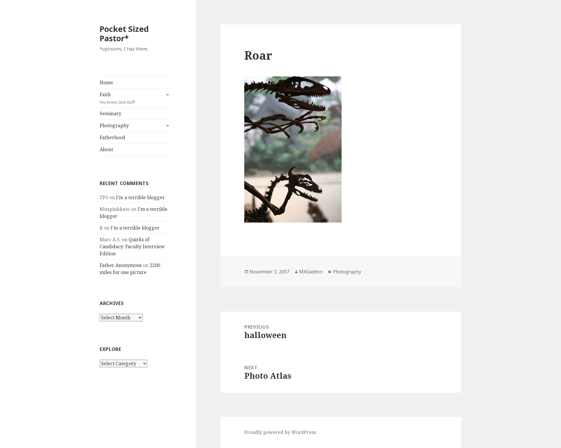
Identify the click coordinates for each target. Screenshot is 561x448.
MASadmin (311, 271)
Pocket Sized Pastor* (124, 33)
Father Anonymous (121, 265)
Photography (114, 125)
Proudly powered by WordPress (280, 432)
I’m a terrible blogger (140, 197)
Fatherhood (112, 137)
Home (106, 82)
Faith (118, 98)
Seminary (110, 113)
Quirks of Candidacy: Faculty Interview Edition (132, 246)
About (106, 149)
